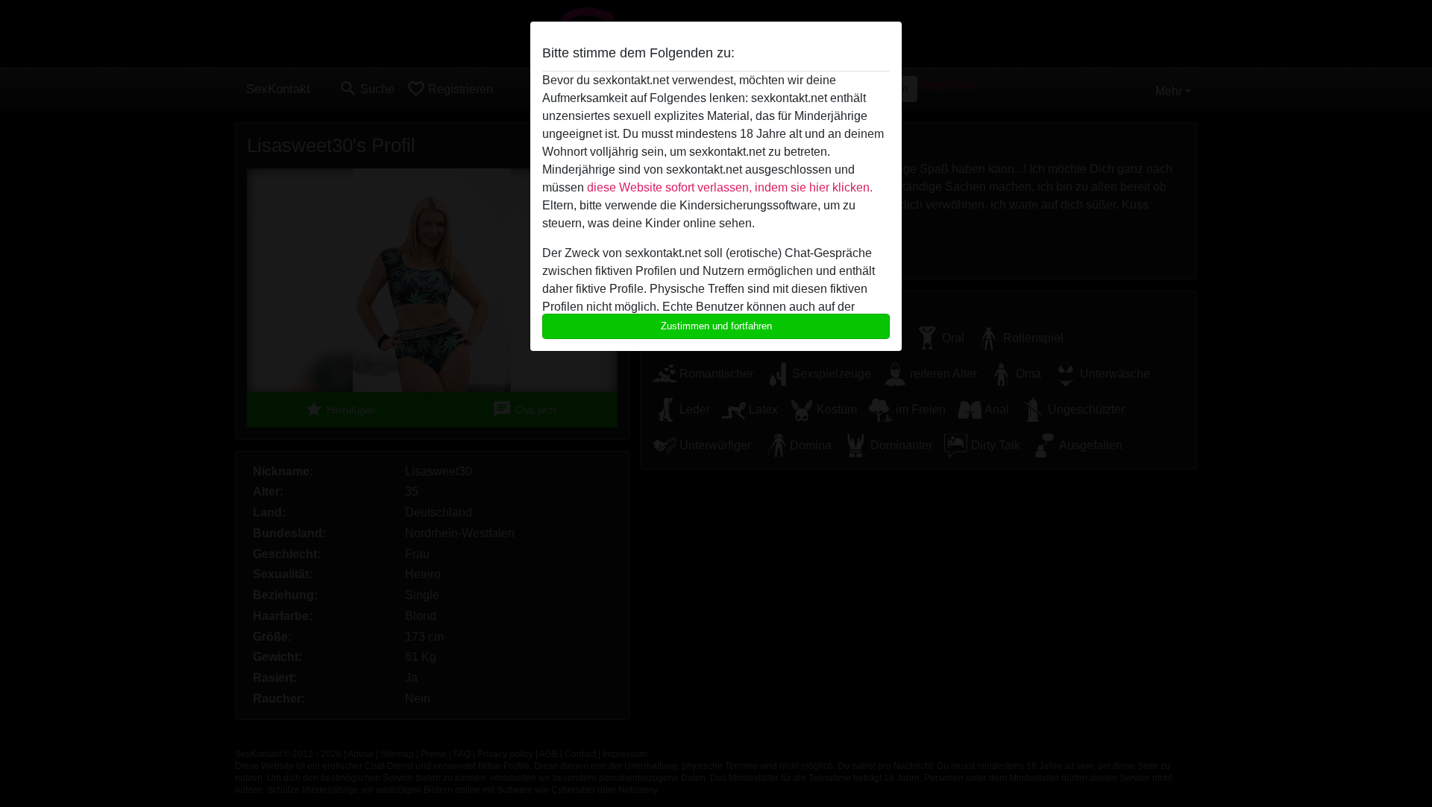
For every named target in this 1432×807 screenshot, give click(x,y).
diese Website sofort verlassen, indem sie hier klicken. (730, 187)
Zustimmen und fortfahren (716, 326)
